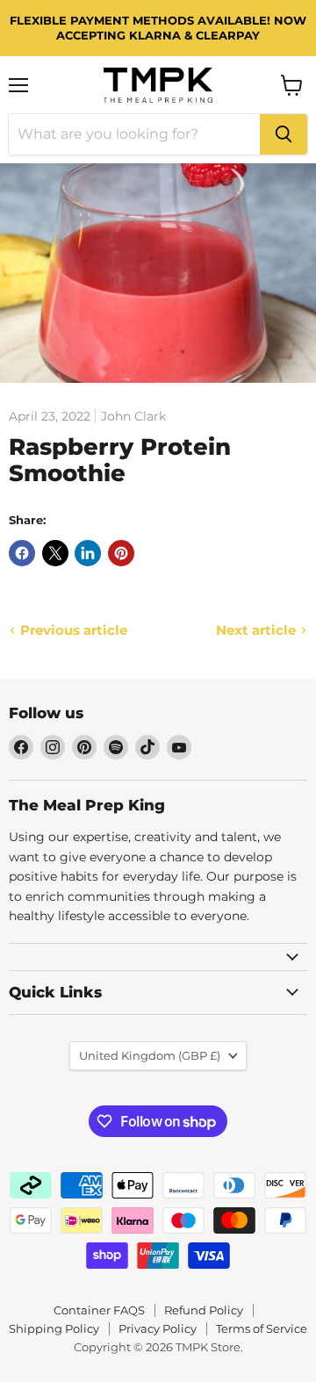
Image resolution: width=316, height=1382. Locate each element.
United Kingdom (149, 1055)
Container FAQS (99, 1310)
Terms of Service (261, 1328)
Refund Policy (203, 1310)
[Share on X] (55, 553)
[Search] (283, 134)
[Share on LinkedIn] (88, 553)
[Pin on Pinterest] (121, 553)
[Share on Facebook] (22, 553)
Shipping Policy (54, 1328)
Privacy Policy (157, 1328)
